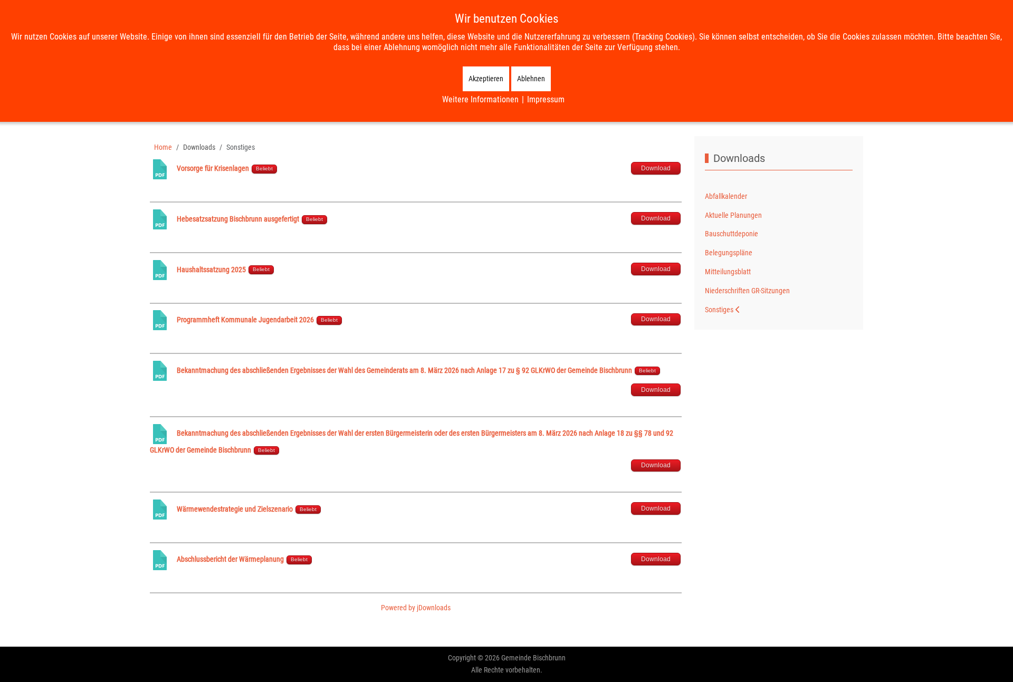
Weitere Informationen (480, 99)
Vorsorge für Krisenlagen (213, 168)
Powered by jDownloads (416, 607)
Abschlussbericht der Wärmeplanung (231, 559)
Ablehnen (531, 78)
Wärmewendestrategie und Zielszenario (235, 509)
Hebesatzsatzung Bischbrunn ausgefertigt (238, 219)
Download (656, 168)
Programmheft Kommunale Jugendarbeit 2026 (245, 319)
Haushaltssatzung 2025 (211, 269)
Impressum (546, 99)
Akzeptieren (486, 78)
